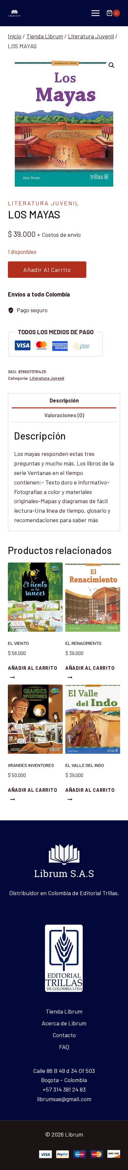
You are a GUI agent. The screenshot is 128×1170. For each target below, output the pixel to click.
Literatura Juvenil (43, 203)
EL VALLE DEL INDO (84, 765)
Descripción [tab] (64, 400)
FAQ (64, 1046)
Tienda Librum (64, 1011)
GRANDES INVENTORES (31, 765)
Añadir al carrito (47, 269)
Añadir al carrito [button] (32, 668)
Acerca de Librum (64, 1023)
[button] (111, 65)
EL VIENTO (18, 643)
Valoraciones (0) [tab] (64, 415)
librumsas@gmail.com (64, 1098)
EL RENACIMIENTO (83, 643)
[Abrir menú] (95, 13)
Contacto (64, 1034)
